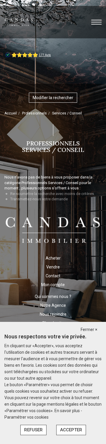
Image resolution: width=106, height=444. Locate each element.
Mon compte (53, 284)
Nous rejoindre (53, 314)
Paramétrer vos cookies (26, 417)
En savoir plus (67, 410)
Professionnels (34, 113)
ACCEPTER (71, 429)
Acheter (53, 258)
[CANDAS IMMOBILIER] (19, 21)
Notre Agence (53, 305)
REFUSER (33, 429)
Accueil (10, 113)
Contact (53, 275)
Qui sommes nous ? (53, 296)
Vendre (53, 267)
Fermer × (89, 329)
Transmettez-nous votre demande (39, 199)
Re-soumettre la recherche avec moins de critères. (52, 193)
